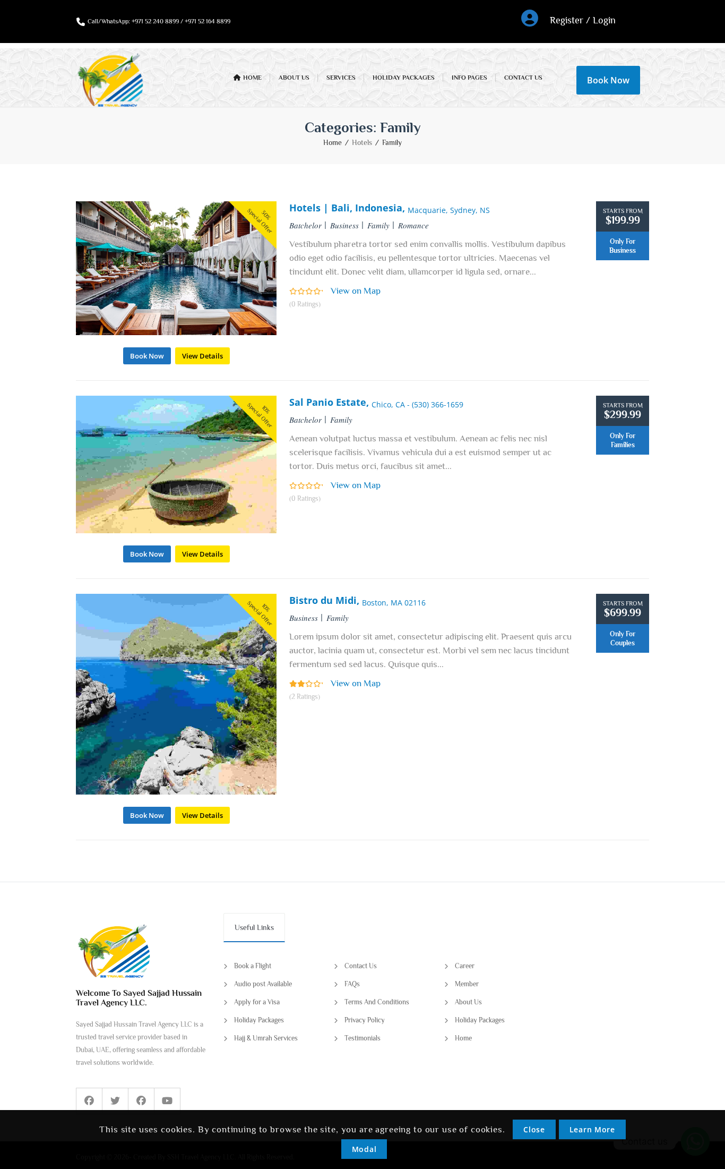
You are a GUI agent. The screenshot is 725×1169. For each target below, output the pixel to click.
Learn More (592, 1129)
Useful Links (254, 927)
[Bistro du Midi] (176, 792)
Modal (364, 1149)
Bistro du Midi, (357, 600)
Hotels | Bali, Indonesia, (389, 207)
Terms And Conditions (376, 1002)
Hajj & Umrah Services (266, 1038)
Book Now (608, 80)
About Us (468, 1002)
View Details (202, 356)
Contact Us (360, 966)
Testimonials (362, 1038)
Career (464, 966)
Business (344, 225)
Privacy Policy (364, 1020)
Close (534, 1129)
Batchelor (305, 225)
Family (392, 142)
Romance (413, 225)
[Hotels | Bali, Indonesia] (176, 332)
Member (467, 984)
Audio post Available (263, 984)
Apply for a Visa (257, 1002)
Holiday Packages (259, 1020)
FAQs (352, 984)
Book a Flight (252, 966)
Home (332, 142)
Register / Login (583, 20)
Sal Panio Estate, (376, 402)
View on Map (356, 291)
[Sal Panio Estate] (176, 530)
